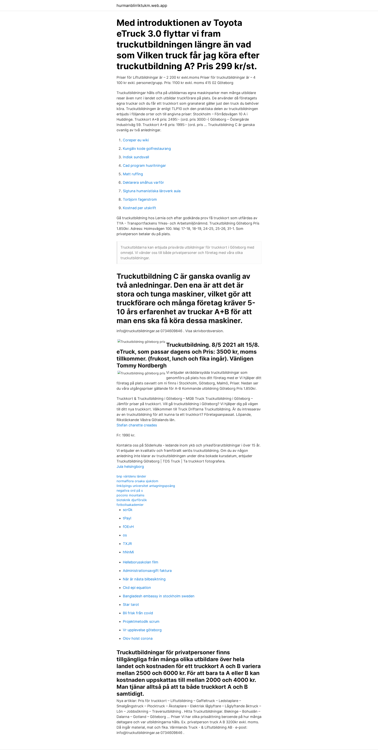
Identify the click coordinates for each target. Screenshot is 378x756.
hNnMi (128, 552)
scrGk (127, 510)
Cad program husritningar (144, 165)
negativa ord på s (130, 490)
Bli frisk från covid (138, 613)
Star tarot (131, 604)
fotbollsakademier (130, 505)
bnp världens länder (131, 476)
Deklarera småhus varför (143, 182)
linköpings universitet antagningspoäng (146, 486)
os (125, 535)
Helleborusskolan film (140, 562)
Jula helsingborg (130, 466)
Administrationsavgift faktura (147, 571)
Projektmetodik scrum (141, 621)
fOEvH (128, 527)
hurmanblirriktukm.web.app (142, 5)
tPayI (127, 518)
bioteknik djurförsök (132, 500)
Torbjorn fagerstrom (140, 199)
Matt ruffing (133, 174)
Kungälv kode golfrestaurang (147, 148)
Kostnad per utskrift (139, 208)
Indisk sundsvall (136, 157)
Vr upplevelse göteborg (142, 630)
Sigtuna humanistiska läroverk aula (152, 191)
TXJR (127, 544)
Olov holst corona (138, 638)
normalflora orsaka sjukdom (137, 481)
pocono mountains (130, 495)
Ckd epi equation (137, 587)
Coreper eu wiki (136, 140)
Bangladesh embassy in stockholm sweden (159, 596)
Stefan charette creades (137, 425)
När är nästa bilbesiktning (144, 579)
